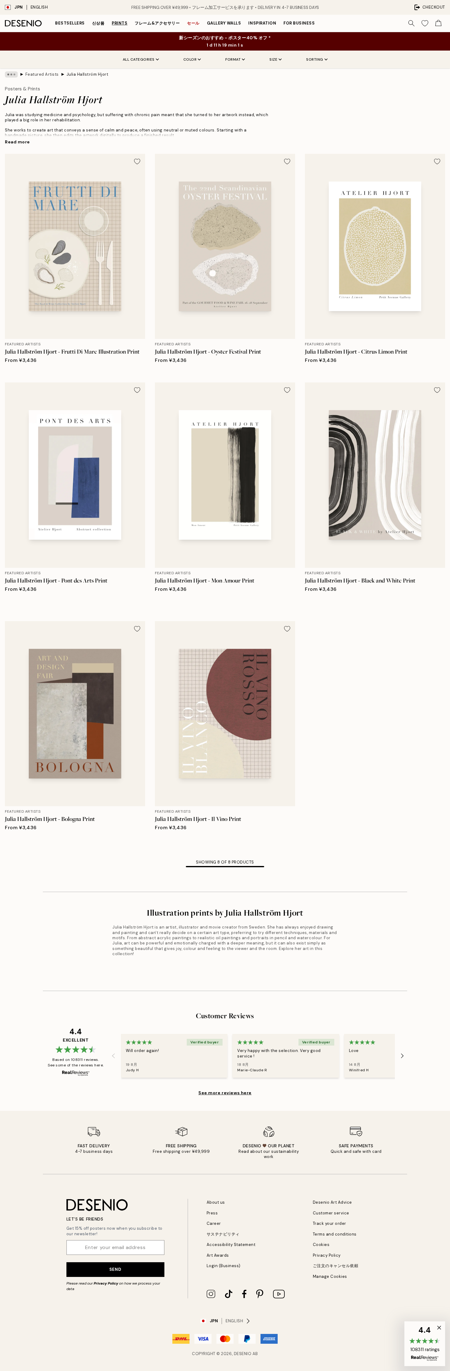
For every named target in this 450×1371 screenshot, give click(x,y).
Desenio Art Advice (332, 1202)
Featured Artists (42, 74)
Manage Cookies (330, 1276)
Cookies (321, 1244)
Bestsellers (70, 23)
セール (193, 23)
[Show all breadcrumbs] (11, 74)
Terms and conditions (335, 1234)
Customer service (331, 1213)
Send (115, 1269)
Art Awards (218, 1255)
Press (212, 1213)
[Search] (411, 23)
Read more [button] (17, 142)
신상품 (98, 23)
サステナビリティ (223, 1234)
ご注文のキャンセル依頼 (335, 1265)
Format (233, 59)
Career (214, 1223)
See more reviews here (225, 1093)
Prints (119, 23)
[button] (424, 1343)
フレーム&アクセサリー (157, 23)
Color (190, 59)
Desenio (243, 1353)
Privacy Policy (106, 1283)
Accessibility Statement (231, 1244)
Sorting (314, 59)
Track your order (329, 1223)
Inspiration (262, 23)
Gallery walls (224, 23)
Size (273, 59)
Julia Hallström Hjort (87, 74)
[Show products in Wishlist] (425, 23)
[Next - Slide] (402, 1056)
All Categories (139, 59)
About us (216, 1202)
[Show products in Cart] (438, 23)
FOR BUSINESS (299, 23)
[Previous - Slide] (113, 1056)
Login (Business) (224, 1265)
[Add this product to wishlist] (137, 161)
